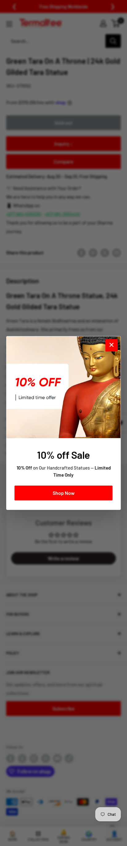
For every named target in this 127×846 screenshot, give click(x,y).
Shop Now (64, 493)
